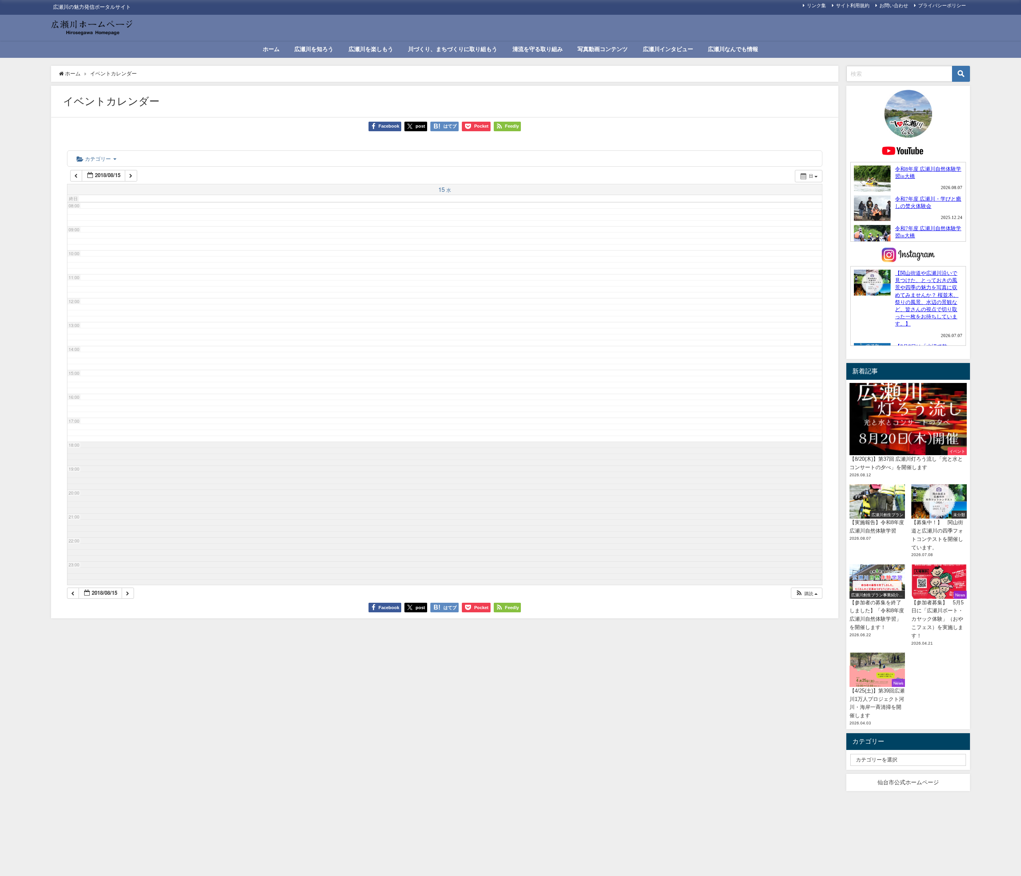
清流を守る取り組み (537, 49)
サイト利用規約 (852, 5)
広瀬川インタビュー (668, 49)
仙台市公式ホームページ (908, 782)
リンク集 (816, 5)
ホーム (271, 49)
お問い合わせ (893, 5)
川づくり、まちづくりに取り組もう (452, 49)
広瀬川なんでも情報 (733, 49)
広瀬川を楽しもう (371, 49)
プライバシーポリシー (942, 5)
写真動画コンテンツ (603, 49)
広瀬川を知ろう (313, 49)
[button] (806, 593)
